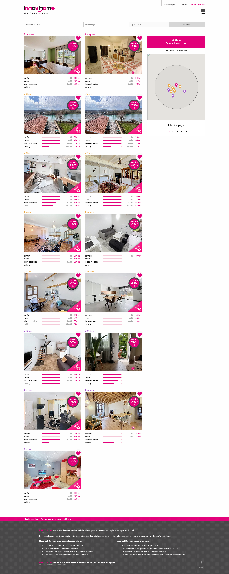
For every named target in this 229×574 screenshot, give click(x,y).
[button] (176, 85)
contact (183, 4)
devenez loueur (198, 4)
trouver (187, 24)
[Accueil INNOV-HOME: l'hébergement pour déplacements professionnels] (45, 9)
